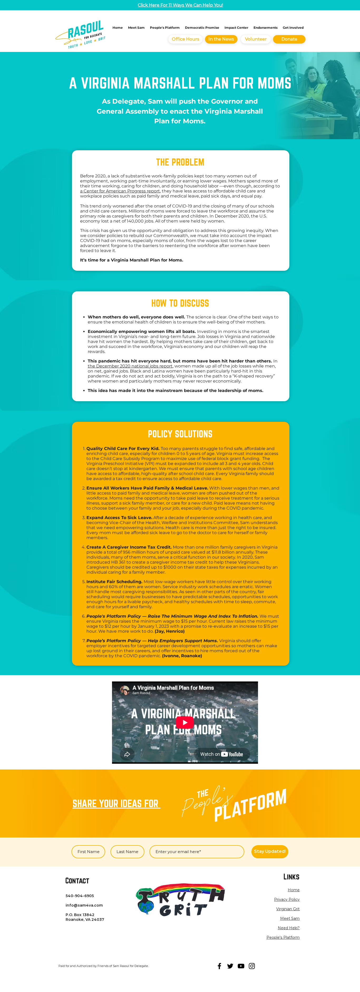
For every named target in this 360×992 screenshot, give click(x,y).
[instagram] (252, 966)
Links (291, 876)
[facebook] (219, 966)
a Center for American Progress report (120, 190)
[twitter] (230, 966)
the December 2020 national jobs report (130, 366)
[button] (287, 899)
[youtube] (241, 966)
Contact (77, 880)
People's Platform (283, 937)
